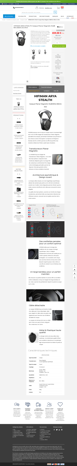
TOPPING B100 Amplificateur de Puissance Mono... (19, 159)
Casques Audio (23, 19)
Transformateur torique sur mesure (45, 434)
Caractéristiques (46, 87)
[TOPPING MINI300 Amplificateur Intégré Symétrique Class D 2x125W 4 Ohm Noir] (19, 122)
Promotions (33, 16)
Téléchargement (34, 91)
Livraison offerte (44, 439)
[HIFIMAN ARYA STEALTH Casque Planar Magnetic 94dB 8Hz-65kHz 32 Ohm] (33, 51)
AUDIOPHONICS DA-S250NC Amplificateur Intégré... (18, 182)
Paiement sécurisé (56, 4)
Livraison (64, 4)
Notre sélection (18, 170)
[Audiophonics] (18, 7)
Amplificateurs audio (17, 432)
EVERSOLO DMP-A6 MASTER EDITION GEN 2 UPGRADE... (19, 217)
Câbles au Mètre (16, 431)
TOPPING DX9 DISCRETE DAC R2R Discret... (19, 136)
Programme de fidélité (45, 431)
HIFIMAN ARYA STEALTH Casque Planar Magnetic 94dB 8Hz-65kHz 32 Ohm (18, 108)
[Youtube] (59, 430)
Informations (32, 87)
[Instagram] (62, 430)
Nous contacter (71, 4)
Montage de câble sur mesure (45, 437)
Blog (62, 16)
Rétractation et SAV (44, 432)
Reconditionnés (44, 16)
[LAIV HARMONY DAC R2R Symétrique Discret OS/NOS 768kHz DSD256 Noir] (19, 201)
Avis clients (48, 4)
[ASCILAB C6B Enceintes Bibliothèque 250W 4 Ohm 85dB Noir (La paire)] (19, 189)
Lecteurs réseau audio (18, 434)
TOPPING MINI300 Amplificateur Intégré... (19, 125)
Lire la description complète (38, 46)
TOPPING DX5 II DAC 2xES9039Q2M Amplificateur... (18, 147)
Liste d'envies (19, 87)
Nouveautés (22, 16)
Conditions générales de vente (31, 433)
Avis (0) (56, 91)
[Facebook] (54, 430)
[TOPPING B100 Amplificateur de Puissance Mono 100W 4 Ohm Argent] (19, 155)
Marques (55, 16)
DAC (14, 429)
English (11, 4)
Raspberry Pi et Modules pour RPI (18, 436)
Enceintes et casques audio (13, 19)
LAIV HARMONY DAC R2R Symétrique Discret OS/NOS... (19, 205)
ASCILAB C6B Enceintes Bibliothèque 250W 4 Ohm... (19, 194)
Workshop (70, 16)
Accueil (3, 19)
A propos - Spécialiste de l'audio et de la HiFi (31, 430)
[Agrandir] (27, 81)
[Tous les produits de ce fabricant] (60, 26)
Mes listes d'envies (17, 93)
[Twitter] (57, 430)
